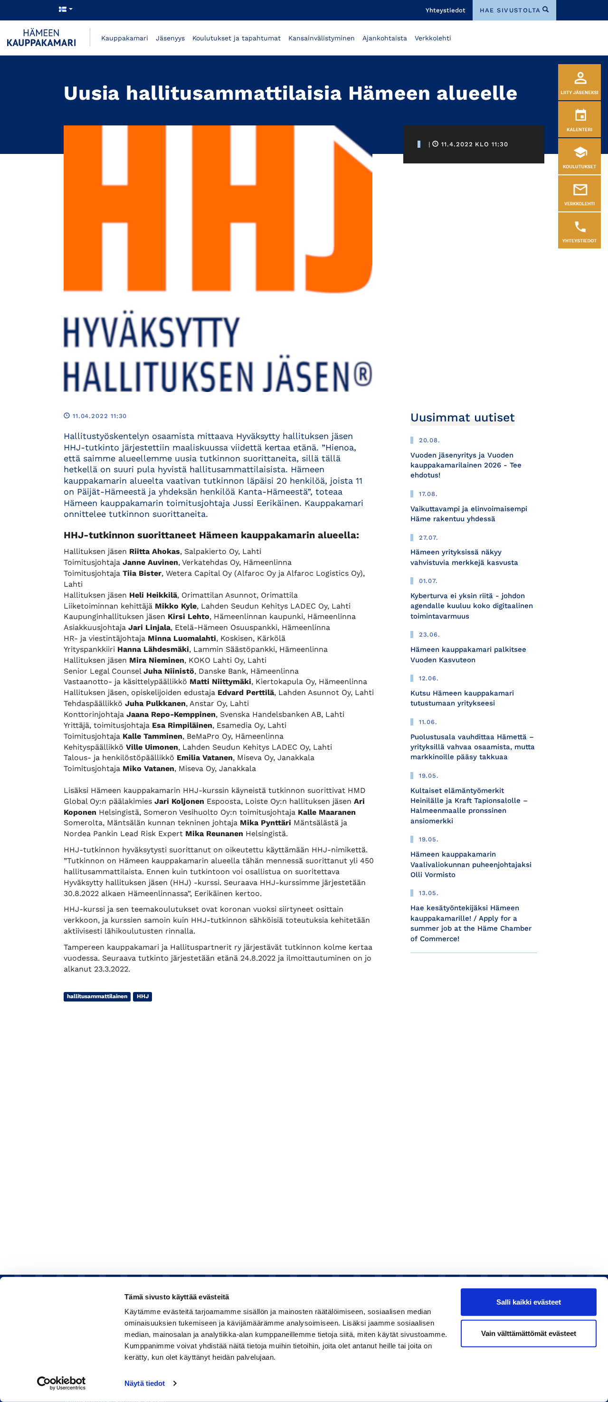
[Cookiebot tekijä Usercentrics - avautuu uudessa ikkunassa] (61, 1383)
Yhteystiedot (446, 10)
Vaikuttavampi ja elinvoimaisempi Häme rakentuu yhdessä (468, 514)
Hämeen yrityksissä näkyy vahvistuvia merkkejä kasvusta (464, 557)
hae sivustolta (510, 10)
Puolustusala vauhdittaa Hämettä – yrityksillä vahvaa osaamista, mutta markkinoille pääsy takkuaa (472, 747)
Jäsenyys (170, 38)
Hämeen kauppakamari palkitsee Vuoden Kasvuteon (468, 654)
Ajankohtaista (384, 38)
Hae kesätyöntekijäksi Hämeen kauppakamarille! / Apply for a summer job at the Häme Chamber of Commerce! (471, 923)
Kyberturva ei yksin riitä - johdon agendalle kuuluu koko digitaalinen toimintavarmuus (471, 605)
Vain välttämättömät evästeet (528, 1333)
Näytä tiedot (144, 1383)
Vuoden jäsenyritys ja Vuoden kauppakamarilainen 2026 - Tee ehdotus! (466, 465)
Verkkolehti (433, 38)
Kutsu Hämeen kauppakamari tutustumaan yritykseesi (462, 698)
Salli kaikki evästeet (528, 1302)
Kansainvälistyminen (321, 38)
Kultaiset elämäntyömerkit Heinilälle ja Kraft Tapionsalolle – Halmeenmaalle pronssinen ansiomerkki (469, 805)
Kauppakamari (124, 38)
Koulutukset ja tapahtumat (236, 38)
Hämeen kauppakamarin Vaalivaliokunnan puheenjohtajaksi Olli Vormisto (471, 864)
